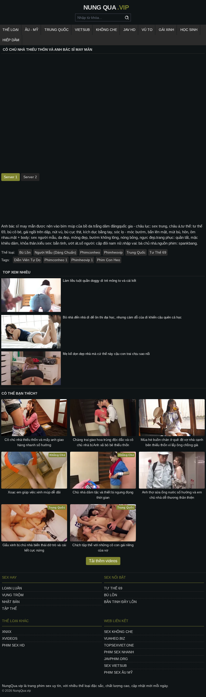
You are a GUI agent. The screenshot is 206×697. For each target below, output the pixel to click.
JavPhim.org (116, 659)
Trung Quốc (56, 30)
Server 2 (30, 177)
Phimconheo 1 (55, 260)
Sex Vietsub (115, 666)
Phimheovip (113, 252)
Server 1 (10, 177)
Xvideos (9, 638)
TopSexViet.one (119, 645)
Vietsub (82, 30)
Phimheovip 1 (82, 260)
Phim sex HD (13, 645)
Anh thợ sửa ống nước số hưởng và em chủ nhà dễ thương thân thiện (172, 494)
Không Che (106, 30)
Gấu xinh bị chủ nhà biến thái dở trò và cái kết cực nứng (34, 547)
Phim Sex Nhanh (119, 652)
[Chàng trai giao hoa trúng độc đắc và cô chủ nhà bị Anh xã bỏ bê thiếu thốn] (103, 417)
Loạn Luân (12, 588)
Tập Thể (9, 609)
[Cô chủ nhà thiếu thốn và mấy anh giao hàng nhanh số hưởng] (34, 417)
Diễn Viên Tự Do (27, 260)
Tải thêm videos (103, 561)
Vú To (147, 30)
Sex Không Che (118, 632)
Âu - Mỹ (31, 30)
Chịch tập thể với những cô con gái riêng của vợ (102, 547)
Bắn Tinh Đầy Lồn (120, 602)
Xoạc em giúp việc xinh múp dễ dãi (34, 492)
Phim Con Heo (108, 260)
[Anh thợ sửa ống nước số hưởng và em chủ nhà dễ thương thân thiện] (172, 470)
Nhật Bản (11, 602)
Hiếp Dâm (11, 40)
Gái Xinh (166, 30)
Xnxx (6, 632)
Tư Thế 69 (157, 252)
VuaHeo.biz (114, 638)
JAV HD (129, 30)
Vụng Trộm (13, 595)
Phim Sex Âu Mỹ (118, 672)
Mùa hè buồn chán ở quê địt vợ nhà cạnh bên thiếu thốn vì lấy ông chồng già (172, 442)
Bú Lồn (25, 252)
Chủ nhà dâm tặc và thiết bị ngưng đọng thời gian (103, 494)
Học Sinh (188, 30)
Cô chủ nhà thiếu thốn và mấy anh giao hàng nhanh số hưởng (34, 442)
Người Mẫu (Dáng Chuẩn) (55, 252)
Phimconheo (90, 252)
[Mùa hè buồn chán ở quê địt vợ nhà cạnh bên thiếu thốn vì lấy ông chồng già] (172, 417)
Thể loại (11, 30)
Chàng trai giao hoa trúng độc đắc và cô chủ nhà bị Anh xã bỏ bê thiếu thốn (103, 442)
